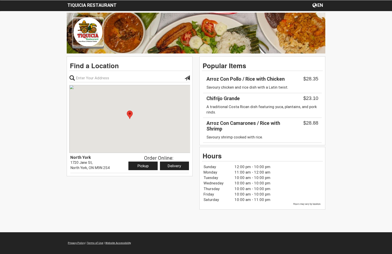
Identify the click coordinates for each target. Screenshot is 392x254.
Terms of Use (95, 243)
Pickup (143, 166)
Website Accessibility (118, 243)
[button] (318, 5)
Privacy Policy (76, 243)
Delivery (174, 166)
